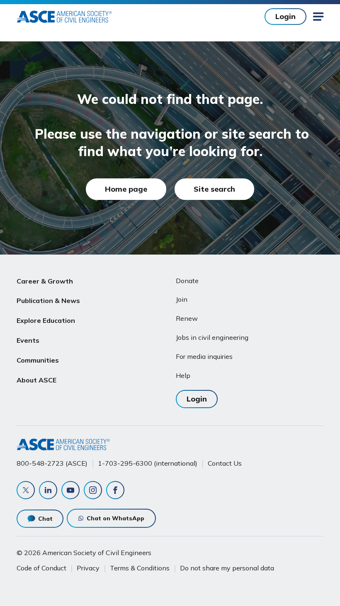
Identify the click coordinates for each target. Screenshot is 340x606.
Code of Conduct (41, 568)
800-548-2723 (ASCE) (52, 463)
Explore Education (46, 320)
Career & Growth (45, 281)
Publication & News (48, 300)
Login (285, 16)
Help (183, 375)
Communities (38, 360)
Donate (187, 281)
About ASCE (36, 380)
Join (181, 299)
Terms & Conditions (140, 568)
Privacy (88, 568)
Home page (126, 189)
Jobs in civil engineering (212, 337)
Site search (214, 189)
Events (28, 340)
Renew (187, 318)
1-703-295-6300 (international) (147, 463)
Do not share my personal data (227, 568)
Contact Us (225, 463)
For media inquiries (204, 356)
